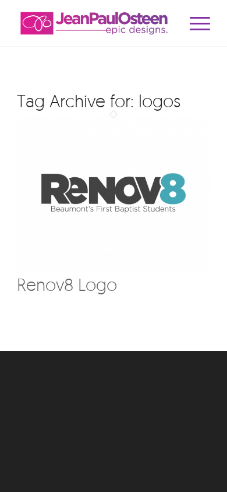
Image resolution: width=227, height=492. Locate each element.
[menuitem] (194, 23)
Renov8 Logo (67, 284)
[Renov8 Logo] (113, 268)
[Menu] (194, 23)
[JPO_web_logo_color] (94, 23)
